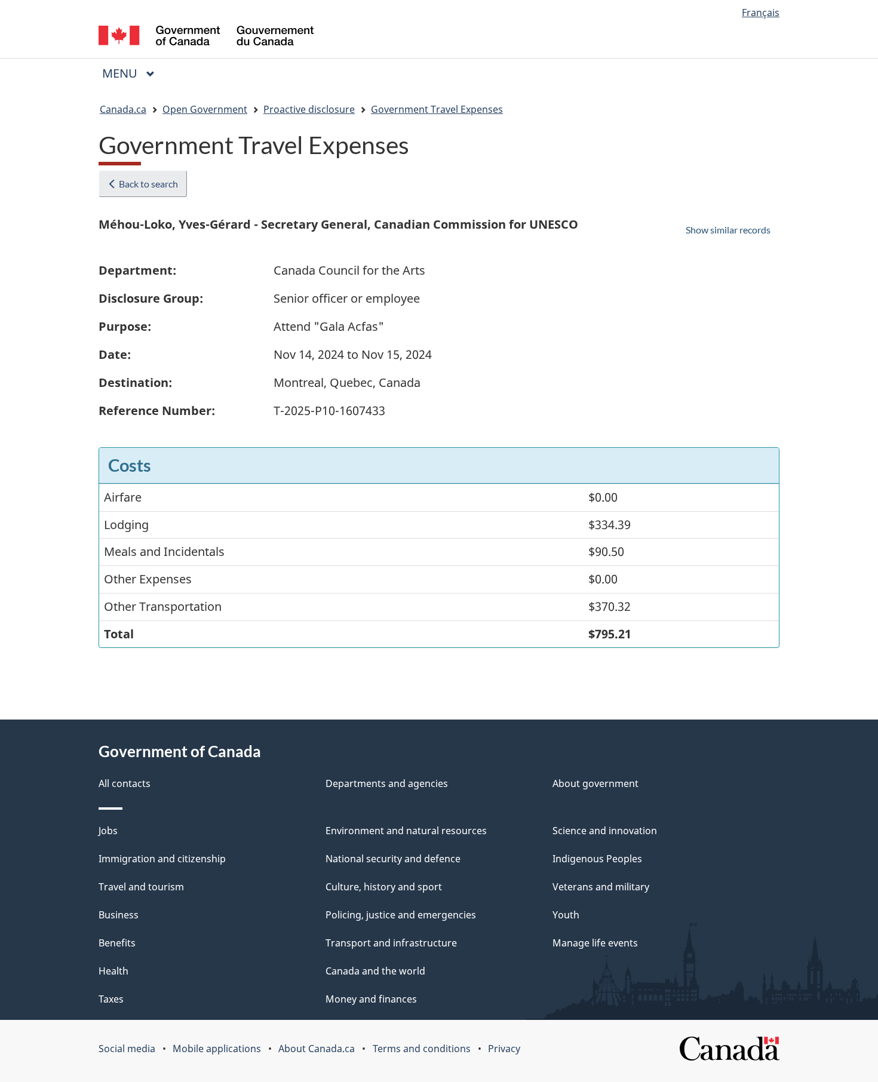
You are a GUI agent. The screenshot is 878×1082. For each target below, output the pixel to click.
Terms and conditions (422, 1048)
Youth (565, 914)
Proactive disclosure (309, 109)
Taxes (111, 999)
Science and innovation (604, 830)
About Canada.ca (316, 1048)
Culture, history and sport (384, 886)
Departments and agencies (387, 783)
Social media (127, 1048)
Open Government (204, 109)
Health (113, 971)
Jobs (108, 830)
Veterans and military (600, 886)
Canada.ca (123, 109)
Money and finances (371, 999)
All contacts (125, 783)
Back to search (147, 183)
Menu (121, 73)
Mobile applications (217, 1048)
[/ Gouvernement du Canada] (206, 37)
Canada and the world (375, 971)
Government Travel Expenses (437, 109)
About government (595, 783)
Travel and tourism (141, 886)
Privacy (504, 1048)
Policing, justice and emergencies (401, 914)
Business (119, 914)
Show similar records (728, 229)
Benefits (117, 942)
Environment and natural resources (406, 830)
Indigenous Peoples (597, 858)
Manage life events (595, 942)
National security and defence (393, 858)
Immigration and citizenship (162, 858)
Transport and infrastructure (391, 942)
